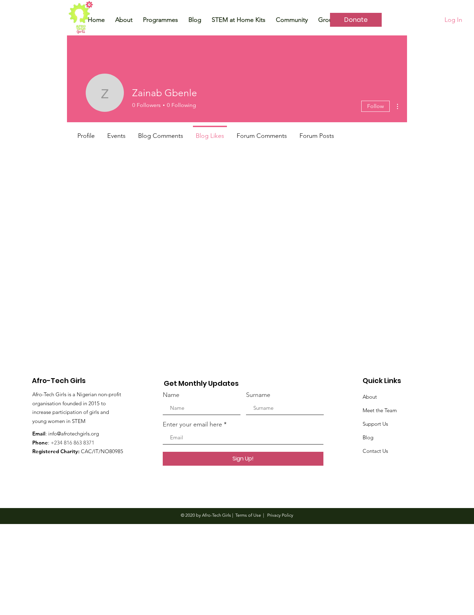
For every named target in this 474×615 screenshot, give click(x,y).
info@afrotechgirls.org (73, 433)
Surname (258, 395)
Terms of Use (248, 515)
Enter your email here (192, 424)
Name (171, 395)
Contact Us (375, 451)
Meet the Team (380, 410)
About (370, 396)
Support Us (375, 424)
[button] (124, 20)
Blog (368, 437)
